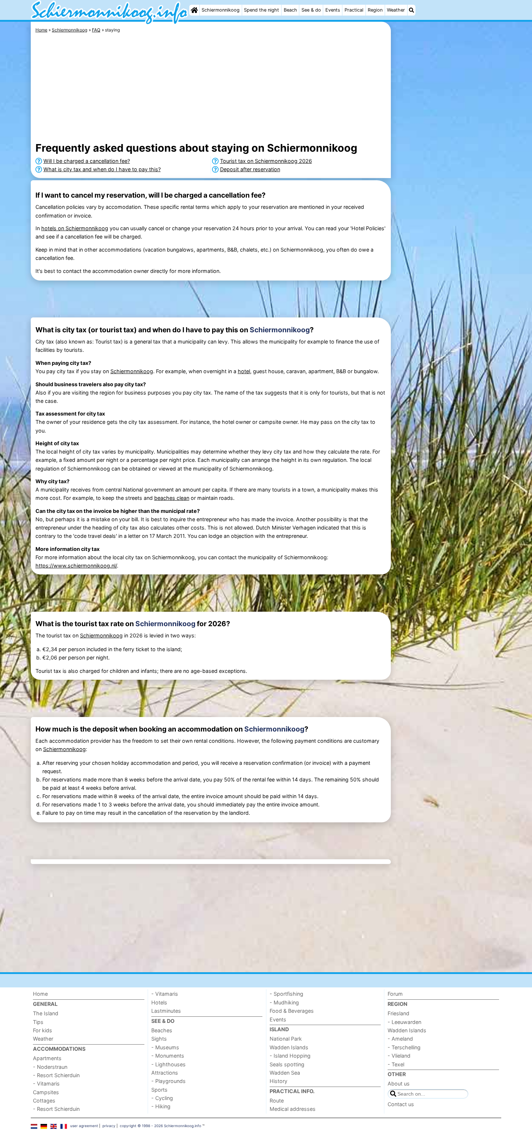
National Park (286, 1039)
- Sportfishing (286, 994)
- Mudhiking (284, 1002)
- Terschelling (404, 1047)
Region (375, 10)
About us (399, 1083)
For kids (42, 1030)
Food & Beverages (292, 1011)
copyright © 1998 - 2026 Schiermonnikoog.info (160, 1126)
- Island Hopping (290, 1056)
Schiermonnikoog (221, 10)
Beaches (161, 1030)
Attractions (164, 1073)
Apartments (47, 1058)
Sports (159, 1090)
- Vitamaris (46, 1083)
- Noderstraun (50, 1067)
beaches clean (171, 498)
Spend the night (261, 10)
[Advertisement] (447, 188)
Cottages (44, 1100)
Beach (290, 10)
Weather (396, 10)
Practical (354, 10)
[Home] (194, 10)
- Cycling (162, 1098)
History (278, 1081)
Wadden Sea (285, 1073)
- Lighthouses (168, 1064)
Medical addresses (293, 1109)
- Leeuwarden (404, 1022)
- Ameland (400, 1039)
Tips (38, 1022)
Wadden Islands (289, 1047)
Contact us (401, 1104)
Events (332, 10)
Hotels (159, 1002)
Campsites (46, 1092)
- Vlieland (399, 1056)
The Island (45, 1013)
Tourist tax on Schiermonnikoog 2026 (266, 161)
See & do (311, 10)
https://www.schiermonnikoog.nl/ (76, 565)
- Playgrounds (168, 1081)
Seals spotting (287, 1064)
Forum (395, 994)
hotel (244, 371)
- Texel (396, 1064)
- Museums (165, 1047)
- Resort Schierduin (56, 1075)
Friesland (398, 1013)
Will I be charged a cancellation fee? (86, 161)
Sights (159, 1039)
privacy (108, 1126)
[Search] (411, 10)
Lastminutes (166, 1011)
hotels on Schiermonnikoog (74, 228)
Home (40, 994)
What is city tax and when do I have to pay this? (102, 169)
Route (277, 1100)
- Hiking (160, 1106)
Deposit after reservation (250, 169)
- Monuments (167, 1056)
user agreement (84, 1126)
